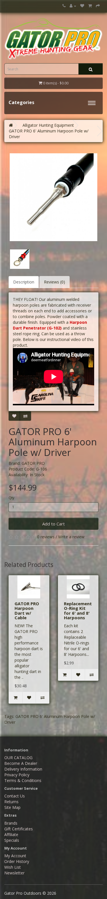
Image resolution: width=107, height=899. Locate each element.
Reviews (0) (54, 282)
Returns (11, 801)
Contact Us (14, 796)
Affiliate (11, 834)
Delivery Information (23, 769)
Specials (11, 840)
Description (23, 282)
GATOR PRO (33, 463)
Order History (16, 861)
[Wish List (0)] (82, 5)
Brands (10, 823)
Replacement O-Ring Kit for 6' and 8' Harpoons (78, 611)
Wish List (12, 867)
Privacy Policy (16, 774)
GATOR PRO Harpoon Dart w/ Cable (27, 611)
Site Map (12, 807)
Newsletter (14, 873)
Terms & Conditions (22, 780)
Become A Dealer (20, 763)
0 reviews (45, 536)
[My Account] (73, 5)
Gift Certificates (18, 828)
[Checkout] (98, 5)
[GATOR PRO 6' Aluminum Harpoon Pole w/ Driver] (53, 197)
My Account (15, 855)
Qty (11, 497)
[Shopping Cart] (90, 5)
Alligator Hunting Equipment (48, 125)
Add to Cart (53, 524)
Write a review (71, 536)
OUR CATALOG (18, 757)
